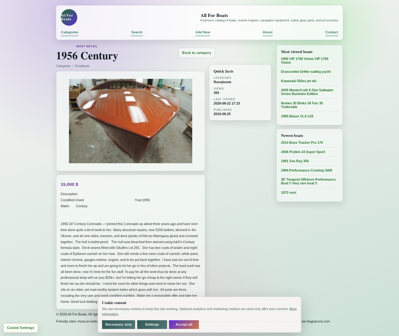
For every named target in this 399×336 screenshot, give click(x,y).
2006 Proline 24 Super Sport (303, 152)
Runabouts (82, 66)
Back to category (196, 53)
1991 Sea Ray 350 (295, 161)
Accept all (184, 324)
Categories (69, 32)
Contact (331, 32)
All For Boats (67, 17)
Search (137, 32)
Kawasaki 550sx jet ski (298, 81)
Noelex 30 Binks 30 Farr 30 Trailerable (302, 105)
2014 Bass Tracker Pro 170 (302, 142)
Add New (203, 32)
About (267, 32)
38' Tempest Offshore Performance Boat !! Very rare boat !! (308, 181)
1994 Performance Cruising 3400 (306, 170)
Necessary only (118, 324)
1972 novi (288, 192)
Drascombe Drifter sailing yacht (306, 71)
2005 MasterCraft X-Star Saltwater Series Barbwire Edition (307, 92)
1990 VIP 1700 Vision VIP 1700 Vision (304, 60)
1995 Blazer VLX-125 (297, 116)
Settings (152, 324)
